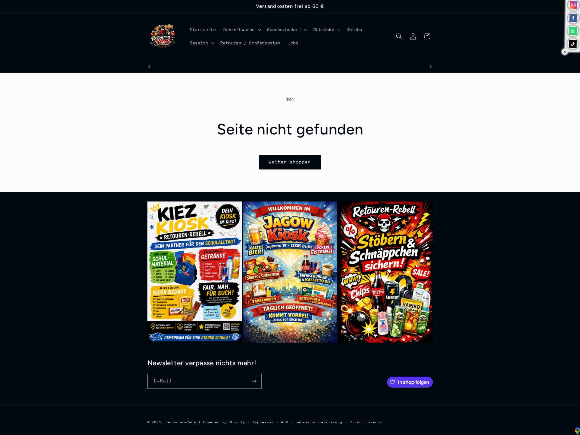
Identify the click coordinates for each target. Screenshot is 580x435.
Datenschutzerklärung (319, 422)
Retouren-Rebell (183, 422)
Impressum (263, 422)
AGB (284, 422)
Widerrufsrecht (366, 422)
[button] (242, 29)
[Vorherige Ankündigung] (149, 66)
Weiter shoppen (290, 161)
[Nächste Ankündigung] (430, 66)
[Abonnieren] (254, 381)
